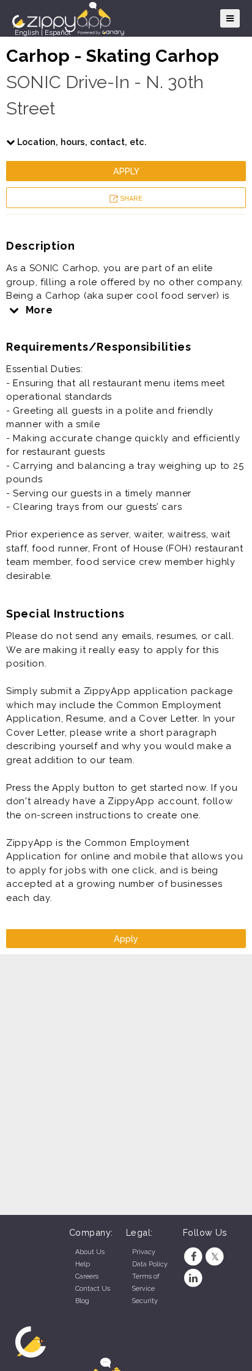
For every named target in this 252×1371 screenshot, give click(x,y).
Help (82, 1264)
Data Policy (150, 1264)
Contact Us (92, 1289)
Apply (126, 171)
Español (57, 32)
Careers (86, 1276)
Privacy (143, 1252)
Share (130, 199)
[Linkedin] (193, 1278)
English (27, 32)
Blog (82, 1301)
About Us (90, 1252)
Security (145, 1301)
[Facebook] (193, 1257)
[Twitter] (215, 1257)
